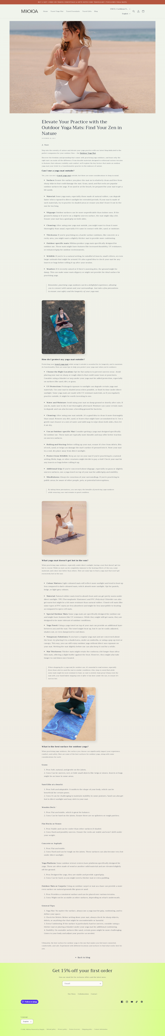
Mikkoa (28, 1029)
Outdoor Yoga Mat (88, 153)
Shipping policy (87, 1029)
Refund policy (51, 1029)
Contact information (100, 1029)
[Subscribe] (100, 983)
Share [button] (46, 145)
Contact (94, 994)
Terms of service (74, 1029)
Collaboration (83, 994)
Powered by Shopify (38, 1029)
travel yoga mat (64, 175)
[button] (133, 11)
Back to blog (84, 957)
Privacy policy (62, 1029)
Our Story (72, 994)
